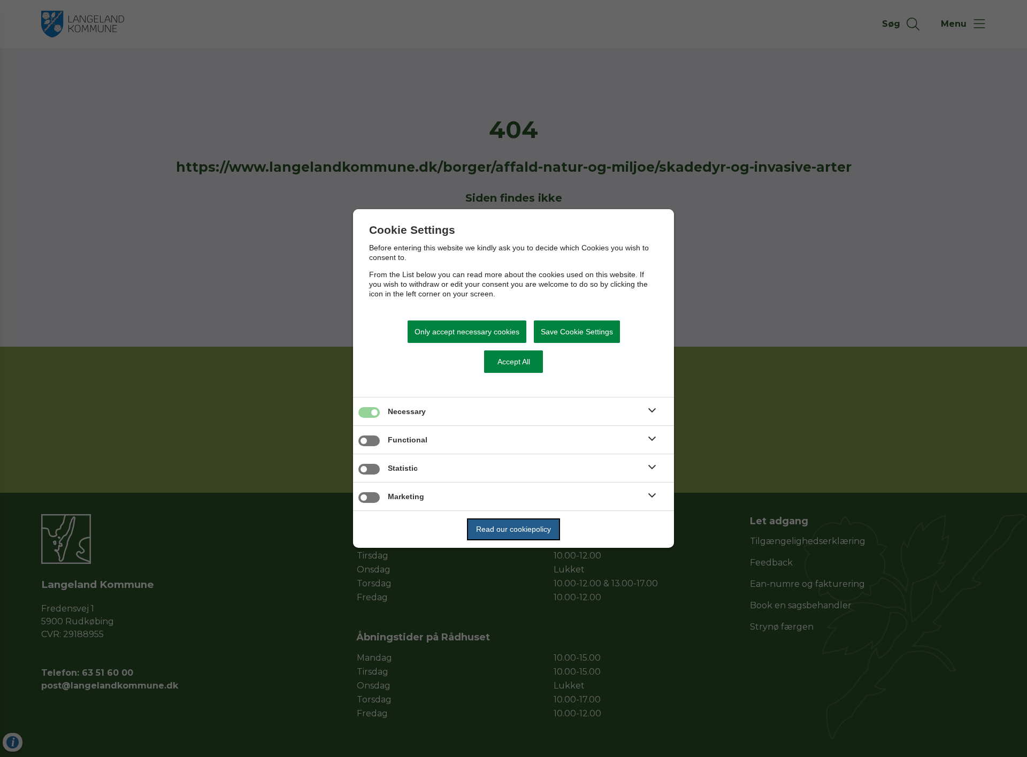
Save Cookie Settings (577, 331)
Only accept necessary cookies (467, 331)
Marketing (406, 496)
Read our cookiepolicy (513, 529)
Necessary (407, 411)
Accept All (513, 361)
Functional (407, 439)
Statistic (403, 468)
